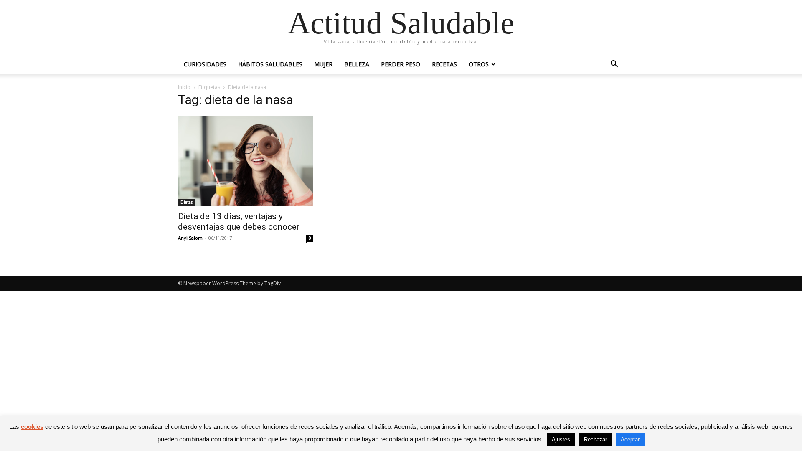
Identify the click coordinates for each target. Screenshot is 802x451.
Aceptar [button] (630, 439)
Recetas (444, 64)
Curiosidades (205, 64)
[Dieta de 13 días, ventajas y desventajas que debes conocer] (245, 161)
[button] (614, 65)
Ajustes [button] (561, 439)
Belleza (356, 64)
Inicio (184, 87)
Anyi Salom (190, 238)
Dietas (186, 202)
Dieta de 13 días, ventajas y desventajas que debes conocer (238, 221)
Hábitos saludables (270, 64)
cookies (32, 426)
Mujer (323, 64)
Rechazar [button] (595, 439)
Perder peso (400, 64)
